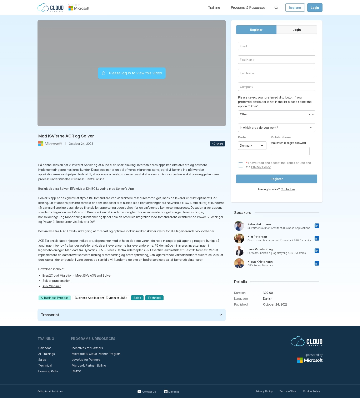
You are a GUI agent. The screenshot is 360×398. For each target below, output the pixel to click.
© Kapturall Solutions (50, 391)
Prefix (242, 137)
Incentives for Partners (87, 348)
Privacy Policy (261, 167)
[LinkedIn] (317, 225)
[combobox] (276, 114)
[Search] (276, 7)
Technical (45, 365)
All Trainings (46, 354)
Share (219, 143)
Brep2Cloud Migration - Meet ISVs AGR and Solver (77, 275)
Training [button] (214, 7)
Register (295, 7)
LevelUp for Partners (86, 359)
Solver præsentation (56, 280)
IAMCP (76, 371)
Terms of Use (295, 163)
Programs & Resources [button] (248, 7)
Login (315, 7)
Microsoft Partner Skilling (89, 365)
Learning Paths (48, 371)
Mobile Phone (281, 137)
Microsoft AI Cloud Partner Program (96, 354)
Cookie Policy (311, 391)
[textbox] (276, 114)
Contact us (288, 189)
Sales (42, 359)
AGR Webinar (51, 286)
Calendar (44, 348)
